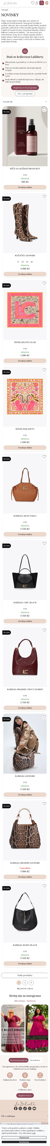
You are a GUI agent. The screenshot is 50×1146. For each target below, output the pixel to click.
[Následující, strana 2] (31, 982)
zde (34, 1133)
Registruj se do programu (25, 87)
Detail (20, 187)
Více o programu (25, 93)
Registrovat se (25, 1095)
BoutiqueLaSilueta (15, 1108)
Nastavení (24, 1137)
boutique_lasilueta (20, 1108)
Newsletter (35, 1060)
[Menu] (47, 3)
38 (23, 262)
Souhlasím (24, 1142)
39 (27, 262)
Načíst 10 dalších (25, 975)
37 (18, 262)
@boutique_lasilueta (25, 1001)
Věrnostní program (18, 1060)
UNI (25, 175)
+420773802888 (29, 1108)
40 (31, 262)
